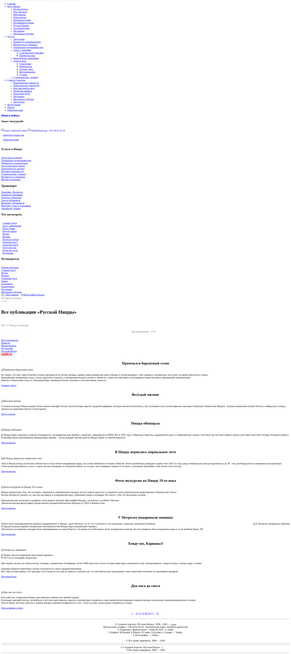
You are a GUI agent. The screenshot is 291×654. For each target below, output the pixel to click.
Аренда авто (19, 61)
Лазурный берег (21, 28)
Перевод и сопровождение (27, 42)
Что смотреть (20, 12)
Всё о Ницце (13, 6)
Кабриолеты (25, 66)
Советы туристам (16, 80)
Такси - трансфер (22, 50)
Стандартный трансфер (31, 53)
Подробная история (23, 23)
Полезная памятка (22, 91)
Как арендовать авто (24, 88)
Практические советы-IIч (26, 85)
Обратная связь (15, 110)
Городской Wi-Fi (21, 93)
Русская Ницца (21, 25)
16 (149, 613)
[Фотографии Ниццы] (33, 294)
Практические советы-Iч (26, 83)
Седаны (23, 74)
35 (157, 613)
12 (137, 613)
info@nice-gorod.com (13, 135)
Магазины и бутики (23, 33)
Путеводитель (20, 9)
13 (140, 613)
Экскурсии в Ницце (11, 157)
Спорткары (25, 63)
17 (152, 613)
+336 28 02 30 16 (56, 130)
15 (146, 613)
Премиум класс (27, 55)
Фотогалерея (13, 104)
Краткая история (22, 20)
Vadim (173, 624)
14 (143, 613)
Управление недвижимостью (28, 47)
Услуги (11, 36)
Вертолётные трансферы (26, 58)
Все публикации (140, 331)
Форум (10, 107)
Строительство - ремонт (25, 77)
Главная (11, 3)
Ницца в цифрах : (10, 115)
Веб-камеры (19, 14)
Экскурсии (19, 39)
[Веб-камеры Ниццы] (9, 294)
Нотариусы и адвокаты (25, 44)
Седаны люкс (26, 69)
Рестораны (18, 31)
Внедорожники (27, 72)
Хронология (19, 17)
